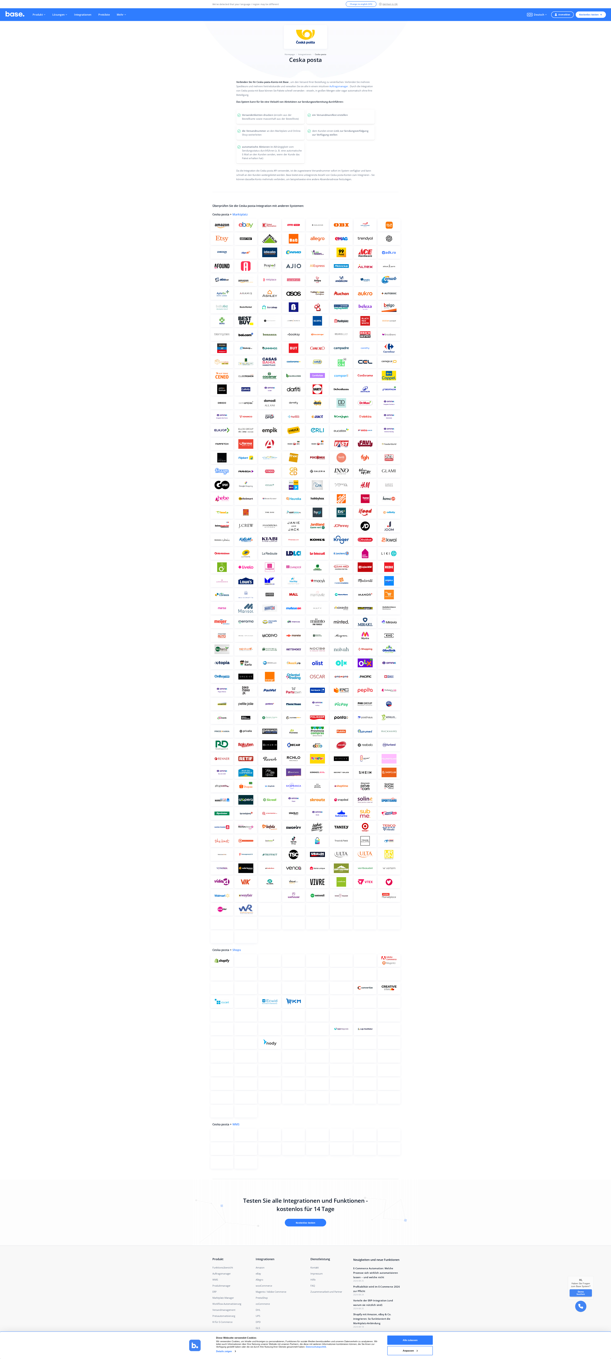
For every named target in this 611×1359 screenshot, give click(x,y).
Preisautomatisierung (223, 1315)
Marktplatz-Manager (223, 1297)
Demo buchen (581, 1292)
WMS (236, 1124)
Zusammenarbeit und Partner (326, 1291)
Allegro (259, 1279)
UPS (258, 1315)
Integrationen (82, 14)
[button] (537, 14)
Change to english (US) (361, 4)
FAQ (312, 1285)
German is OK (390, 4)
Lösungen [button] (58, 14)
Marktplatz (240, 214)
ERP (214, 1291)
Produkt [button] (38, 14)
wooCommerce (264, 1285)
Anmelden (564, 14)
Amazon (260, 1267)
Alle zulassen (410, 1340)
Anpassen (408, 1350)
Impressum (316, 1273)
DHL (258, 1309)
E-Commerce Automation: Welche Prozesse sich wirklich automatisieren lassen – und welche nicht (375, 1273)
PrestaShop (262, 1297)
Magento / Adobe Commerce (271, 1291)
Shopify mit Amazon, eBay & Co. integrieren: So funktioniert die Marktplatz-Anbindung (372, 1319)
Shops (236, 950)
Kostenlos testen (589, 14)
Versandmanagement (223, 1309)
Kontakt (314, 1267)
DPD (258, 1322)
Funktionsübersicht (222, 1267)
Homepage (290, 54)
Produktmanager (221, 1285)
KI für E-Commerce (222, 1322)
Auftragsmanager (338, 86)
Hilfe (312, 1279)
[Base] (15, 14)
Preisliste (104, 14)
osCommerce (263, 1303)
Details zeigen (224, 1351)
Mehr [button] (120, 14)
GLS (258, 1328)
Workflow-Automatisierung (226, 1303)
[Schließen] (593, 1276)
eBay (258, 1273)
